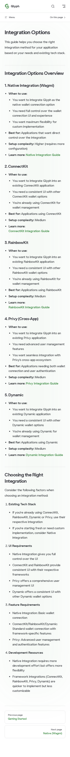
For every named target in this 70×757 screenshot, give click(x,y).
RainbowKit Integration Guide (29, 307)
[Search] (53, 6)
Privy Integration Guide (42, 383)
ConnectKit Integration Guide (29, 231)
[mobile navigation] (63, 6)
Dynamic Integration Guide (44, 455)
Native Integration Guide (43, 155)
